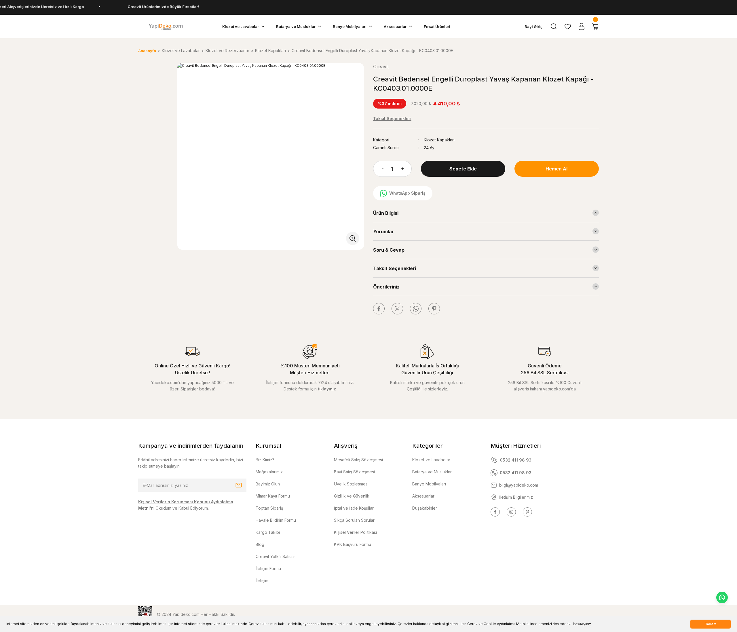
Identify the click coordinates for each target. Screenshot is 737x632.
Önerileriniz (386, 287)
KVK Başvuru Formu (352, 544)
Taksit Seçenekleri (394, 268)
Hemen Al (556, 169)
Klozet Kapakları (439, 139)
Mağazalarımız (269, 471)
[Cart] (595, 26)
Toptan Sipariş (269, 508)
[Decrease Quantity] (378, 169)
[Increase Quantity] (406, 169)
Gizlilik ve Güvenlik (351, 496)
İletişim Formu (268, 568)
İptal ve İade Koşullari (354, 508)
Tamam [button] (710, 624)
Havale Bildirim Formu (276, 520)
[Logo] (165, 26)
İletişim (262, 580)
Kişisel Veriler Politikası (355, 532)
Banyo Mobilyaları (429, 483)
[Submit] (238, 485)
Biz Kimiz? (265, 459)
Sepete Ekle (463, 169)
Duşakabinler (424, 508)
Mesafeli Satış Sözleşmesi (358, 459)
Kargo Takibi (268, 532)
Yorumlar (383, 231)
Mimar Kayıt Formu (273, 496)
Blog (260, 544)
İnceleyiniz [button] (582, 624)
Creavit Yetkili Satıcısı (275, 556)
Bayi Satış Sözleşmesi (354, 471)
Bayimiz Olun (268, 483)
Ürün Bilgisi (385, 213)
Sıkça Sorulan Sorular (354, 520)
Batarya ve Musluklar (432, 471)
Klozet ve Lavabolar (431, 459)
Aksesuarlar (423, 496)
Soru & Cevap (388, 250)
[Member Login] (581, 26)
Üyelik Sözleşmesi (351, 483)
